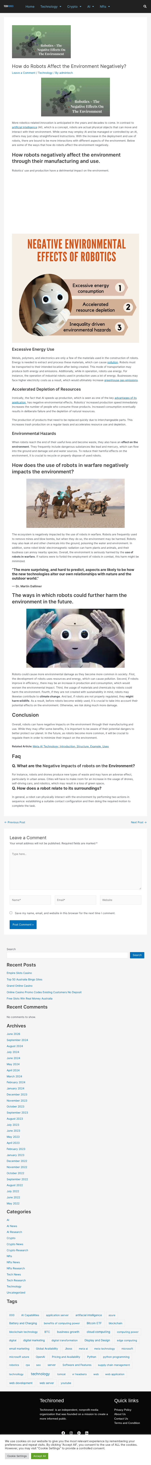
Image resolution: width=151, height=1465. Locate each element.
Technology (49, 6)
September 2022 (17, 1179)
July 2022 (13, 1191)
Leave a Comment (23, 72)
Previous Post (14, 822)
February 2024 (16, 1082)
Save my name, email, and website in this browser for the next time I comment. (65, 913)
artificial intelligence (24, 127)
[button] (50, 6)
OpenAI (40, 1356)
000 (12, 1315)
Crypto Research (17, 1250)
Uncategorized (16, 1292)
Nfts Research (16, 1268)
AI (88, 6)
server (52, 1364)
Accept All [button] (39, 1456)
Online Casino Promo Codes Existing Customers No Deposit (44, 992)
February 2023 (16, 1149)
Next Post (139, 822)
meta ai (83, 1348)
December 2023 (17, 1094)
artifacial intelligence (89, 1315)
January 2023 (15, 1155)
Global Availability (47, 1348)
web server (47, 1383)
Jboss (68, 1348)
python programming (116, 1356)
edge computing (127, 1340)
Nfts (103, 6)
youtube (66, 1383)
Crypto (72, 6)
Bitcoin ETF (94, 1323)
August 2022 (15, 1185)
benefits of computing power (62, 1323)
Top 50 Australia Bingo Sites (24, 979)
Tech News (14, 1274)
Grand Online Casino (19, 985)
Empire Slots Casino (19, 973)
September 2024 (17, 1040)
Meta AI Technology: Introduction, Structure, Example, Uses (71, 746)
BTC (47, 1331)
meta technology (104, 1348)
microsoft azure (19, 1356)
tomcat (61, 1374)
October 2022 (15, 1173)
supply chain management (114, 1364)
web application (114, 1374)
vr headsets (79, 1374)
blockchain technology (23, 1331)
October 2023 (15, 1106)
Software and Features (77, 1364)
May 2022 (13, 1203)
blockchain (115, 1323)
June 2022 (13, 1197)
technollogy (16, 1374)
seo (38, 1364)
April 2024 (13, 1070)
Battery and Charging (23, 1323)
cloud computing (98, 1332)
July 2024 (13, 1052)
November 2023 (17, 1100)
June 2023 (13, 1130)
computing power (128, 1331)
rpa (28, 1364)
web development (20, 1383)
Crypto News (15, 1244)
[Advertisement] (75, 204)
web (96, 1374)
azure (112, 1315)
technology (40, 1374)
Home (30, 6)
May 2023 (13, 1136)
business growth (68, 1332)
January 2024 (15, 1088)
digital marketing (34, 1340)
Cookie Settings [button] (17, 1456)
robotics (14, 1364)
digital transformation (65, 1340)
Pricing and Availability (66, 1356)
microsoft (127, 1348)
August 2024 (15, 1046)
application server (57, 1315)
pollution (112, 362)
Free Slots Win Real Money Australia (29, 998)
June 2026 (13, 1033)
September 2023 (17, 1112)
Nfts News (13, 1262)
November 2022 (17, 1167)
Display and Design (97, 1340)
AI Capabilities (30, 1315)
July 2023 (13, 1124)
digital (12, 1340)
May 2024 (13, 1064)
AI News (12, 1226)
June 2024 (13, 1058)
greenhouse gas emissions (121, 380)
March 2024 (14, 1076)
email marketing (19, 1348)
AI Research (14, 1232)
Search (11, 949)
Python (91, 1356)
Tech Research (16, 1280)
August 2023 (15, 1118)
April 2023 (13, 1142)
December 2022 (17, 1161)
